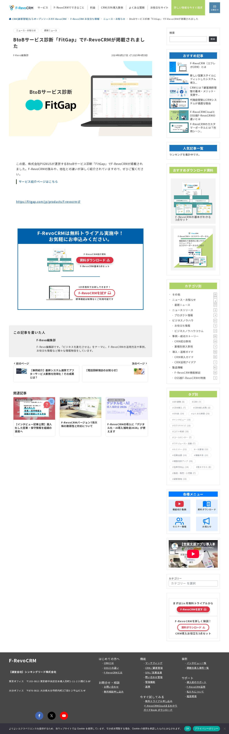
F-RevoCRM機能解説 (195, 372)
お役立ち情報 (195, 325)
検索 (172, 32)
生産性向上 (181, 467)
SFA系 (179, 413)
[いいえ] (224, 728)
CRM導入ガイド (195, 357)
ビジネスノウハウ (194, 320)
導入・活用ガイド (194, 352)
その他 (194, 294)
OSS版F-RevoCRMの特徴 (195, 378)
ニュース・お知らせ (26, 30)
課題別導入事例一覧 (198, 667)
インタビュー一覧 (196, 663)
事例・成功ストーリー (194, 336)
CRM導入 (180, 407)
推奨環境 (192, 696)
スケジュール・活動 (184, 443)
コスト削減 (181, 431)
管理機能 (150, 682)
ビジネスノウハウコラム (195, 331)
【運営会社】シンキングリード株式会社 (32, 672)
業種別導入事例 (195, 346)
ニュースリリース (194, 310)
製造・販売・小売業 (185, 473)
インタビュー (182, 419)
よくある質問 (201, 413)
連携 (147, 686)
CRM (197, 401)
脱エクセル (204, 467)
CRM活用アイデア (195, 362)
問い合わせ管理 (154, 677)
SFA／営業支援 (153, 672)
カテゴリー (175, 578)
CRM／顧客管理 (154, 667)
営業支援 (180, 455)
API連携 (179, 401)
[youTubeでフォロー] (64, 716)
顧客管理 (180, 479)
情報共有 (202, 455)
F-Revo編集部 (21, 55)
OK (187, 728)
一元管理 (202, 449)
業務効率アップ (183, 461)
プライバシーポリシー (206, 728)
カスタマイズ (182, 425)
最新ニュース (50, 30)
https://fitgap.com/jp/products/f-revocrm (46, 201)
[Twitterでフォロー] (52, 716)
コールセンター (182, 437)
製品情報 (194, 367)
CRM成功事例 (195, 341)
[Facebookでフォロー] (39, 716)
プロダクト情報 (195, 315)
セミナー (180, 449)
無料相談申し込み (114, 691)
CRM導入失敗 (202, 407)
